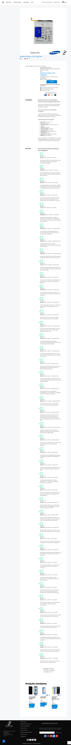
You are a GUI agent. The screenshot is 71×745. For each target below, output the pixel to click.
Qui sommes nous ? (23, 734)
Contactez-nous (23, 736)
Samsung (47, 68)
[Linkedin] (27, 58)
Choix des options (32, 706)
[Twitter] (22, 58)
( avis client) (43, 78)
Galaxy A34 (49, 134)
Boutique (31, 66)
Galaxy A (51, 68)
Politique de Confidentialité (24, 725)
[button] (11, 2)
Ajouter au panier (51, 82)
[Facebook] (20, 58)
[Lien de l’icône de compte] (68, 2)
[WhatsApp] (29, 58)
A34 (55, 68)
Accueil (26, 66)
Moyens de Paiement (24, 730)
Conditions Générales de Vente (25, 723)
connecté (52, 670)
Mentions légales (23, 721)
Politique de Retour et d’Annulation (26, 732)
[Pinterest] (25, 58)
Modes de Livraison (23, 728)
